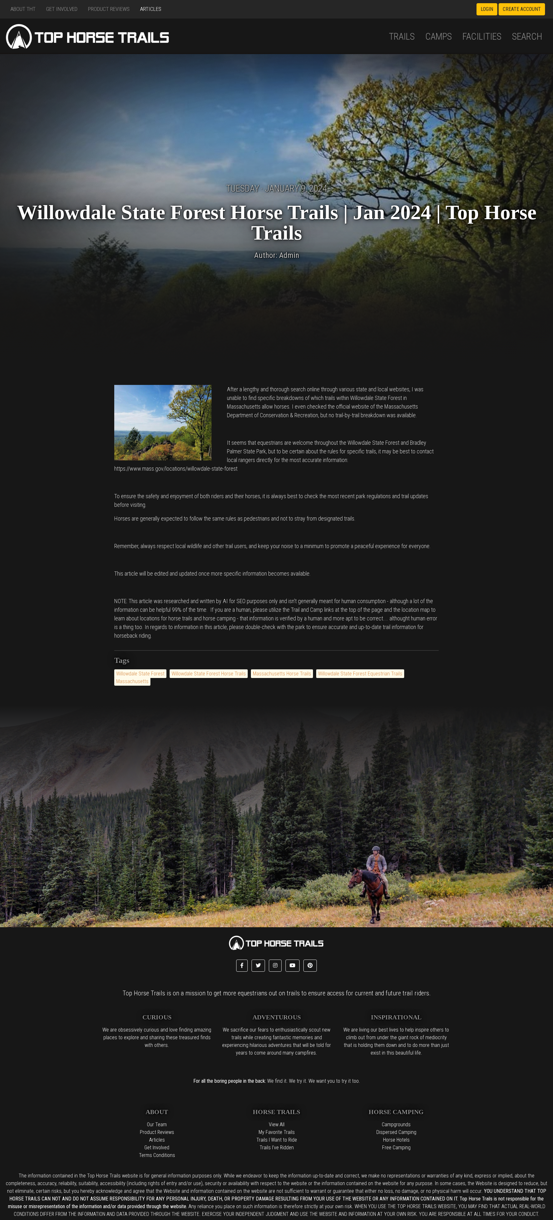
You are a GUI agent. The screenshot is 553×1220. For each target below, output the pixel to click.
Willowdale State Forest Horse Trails (209, 674)
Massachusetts (132, 681)
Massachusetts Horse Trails (282, 674)
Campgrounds (396, 1124)
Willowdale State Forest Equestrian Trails (360, 674)
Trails (402, 36)
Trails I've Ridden (277, 1147)
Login (487, 9)
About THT (23, 9)
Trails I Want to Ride (276, 1140)
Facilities (481, 36)
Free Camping (396, 1147)
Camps (438, 36)
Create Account (522, 9)
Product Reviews (109, 9)
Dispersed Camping (396, 1132)
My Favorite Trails (277, 1132)
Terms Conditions (157, 1155)
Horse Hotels (396, 1140)
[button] (242, 966)
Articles (150, 9)
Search (527, 36)
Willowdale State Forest (140, 674)
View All (277, 1124)
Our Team (157, 1124)
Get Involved (61, 9)
